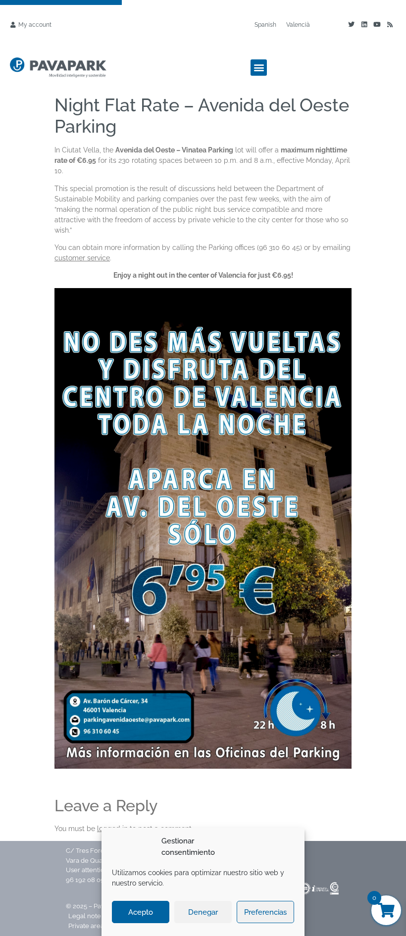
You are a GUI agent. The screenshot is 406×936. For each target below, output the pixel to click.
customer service (82, 258)
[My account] (13, 25)
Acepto (140, 912)
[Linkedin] (363, 24)
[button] (259, 67)
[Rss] (389, 24)
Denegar (203, 912)
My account (34, 24)
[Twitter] (351, 24)
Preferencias (265, 912)
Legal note (84, 916)
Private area (86, 926)
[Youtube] (376, 24)
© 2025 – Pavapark (93, 906)
